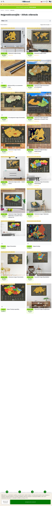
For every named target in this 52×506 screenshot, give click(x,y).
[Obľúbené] (47, 1)
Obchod (7, 10)
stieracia (12, 10)
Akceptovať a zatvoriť (30, 502)
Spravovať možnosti (5, 502)
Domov (2, 10)
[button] (13, 51)
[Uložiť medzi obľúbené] (2, 51)
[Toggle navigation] (2, 1)
